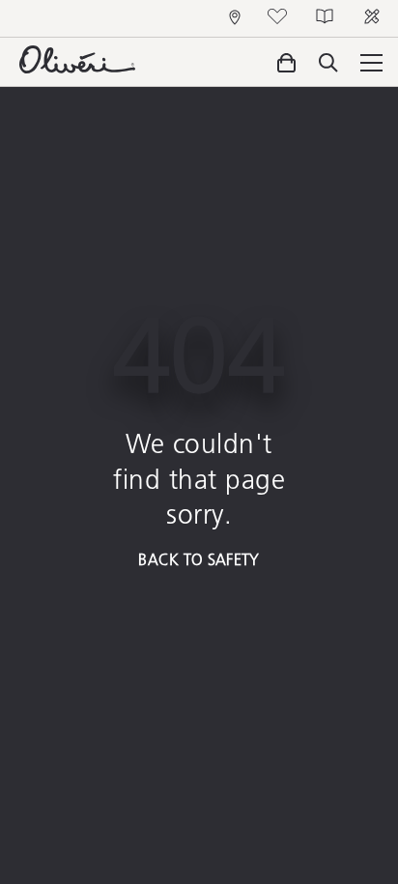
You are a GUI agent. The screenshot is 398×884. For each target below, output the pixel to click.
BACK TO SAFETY (198, 559)
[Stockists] (237, 18)
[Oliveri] (77, 67)
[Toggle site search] (328, 64)
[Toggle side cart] (286, 63)
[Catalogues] (327, 18)
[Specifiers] (374, 18)
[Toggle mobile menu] (368, 61)
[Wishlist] (279, 18)
